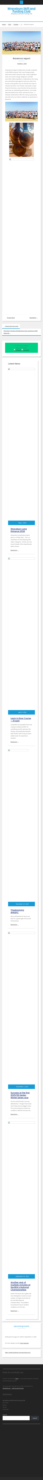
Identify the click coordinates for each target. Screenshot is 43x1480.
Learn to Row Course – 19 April (21, 719)
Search (5, 1415)
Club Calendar (24, 1343)
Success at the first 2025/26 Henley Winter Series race (20, 1095)
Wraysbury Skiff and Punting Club (22, 10)
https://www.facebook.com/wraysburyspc (17, 1352)
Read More (33, 318)
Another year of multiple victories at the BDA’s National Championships (20, 1286)
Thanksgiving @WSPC (17, 911)
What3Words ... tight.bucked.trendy (13, 1388)
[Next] (34, 1332)
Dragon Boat (11, 318)
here (17, 1378)
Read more (14, 550)
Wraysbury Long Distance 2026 (19, 530)
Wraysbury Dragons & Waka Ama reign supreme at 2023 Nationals (21, 332)
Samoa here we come (11, 326)
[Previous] (8, 1332)
